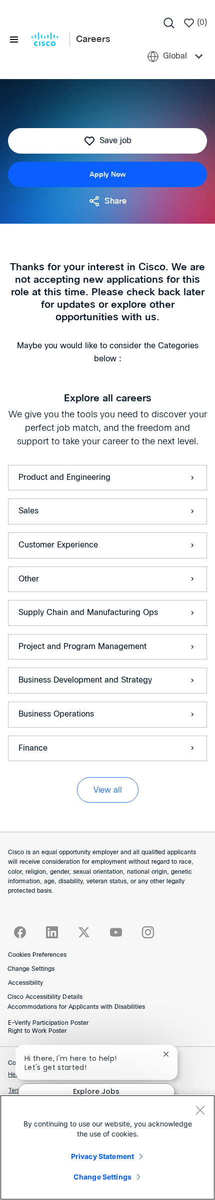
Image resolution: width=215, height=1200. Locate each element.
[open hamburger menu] (14, 40)
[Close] (200, 1110)
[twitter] (84, 932)
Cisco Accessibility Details (45, 997)
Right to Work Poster (37, 1031)
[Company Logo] (45, 40)
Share (115, 201)
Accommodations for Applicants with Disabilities (76, 1007)
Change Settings (31, 969)
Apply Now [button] (108, 174)
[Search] (169, 23)
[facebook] (20, 932)
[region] (107, 1147)
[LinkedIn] (52, 932)
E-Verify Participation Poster (48, 1023)
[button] (107, 790)
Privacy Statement (102, 1156)
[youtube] (116, 932)
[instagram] (148, 932)
